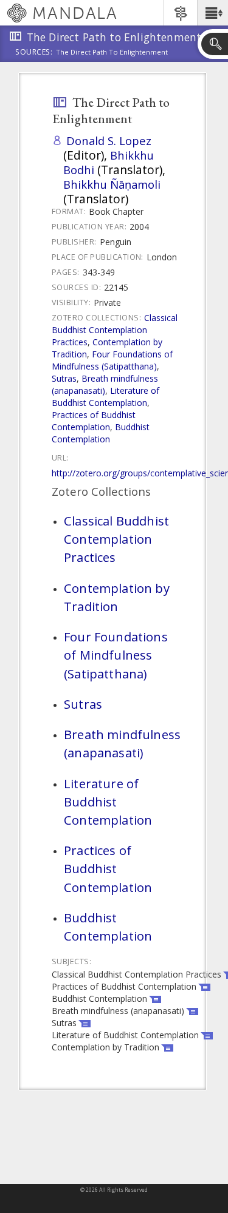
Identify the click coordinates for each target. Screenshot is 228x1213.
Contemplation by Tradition (117, 597)
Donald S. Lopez (108, 140)
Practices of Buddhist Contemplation (94, 421)
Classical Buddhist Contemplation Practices (115, 330)
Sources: (34, 53)
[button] (212, 12)
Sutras (64, 378)
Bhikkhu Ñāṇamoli (112, 184)
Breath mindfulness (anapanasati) (105, 384)
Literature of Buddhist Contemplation (105, 396)
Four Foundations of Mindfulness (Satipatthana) (112, 360)
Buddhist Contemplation (101, 433)
